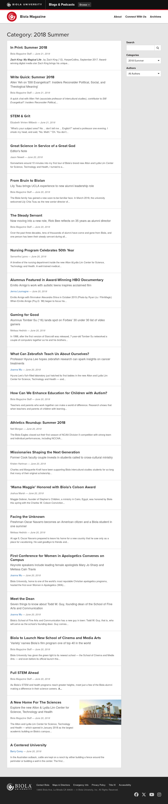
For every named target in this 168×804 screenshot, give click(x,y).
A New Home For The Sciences (35, 702)
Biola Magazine (33, 16)
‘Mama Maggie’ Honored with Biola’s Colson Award (53, 487)
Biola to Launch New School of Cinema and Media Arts (55, 638)
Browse (84, 4)
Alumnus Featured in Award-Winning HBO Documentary (56, 280)
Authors (131, 68)
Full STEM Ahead (24, 673)
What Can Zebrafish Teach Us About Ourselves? (49, 354)
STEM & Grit (20, 116)
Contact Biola (42, 784)
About (118, 16)
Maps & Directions (61, 784)
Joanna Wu (16, 369)
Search (130, 42)
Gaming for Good (24, 315)
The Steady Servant (26, 215)
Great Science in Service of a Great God (42, 146)
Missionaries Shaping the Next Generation (45, 452)
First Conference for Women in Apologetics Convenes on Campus (57, 558)
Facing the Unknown (27, 517)
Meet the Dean (22, 599)
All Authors (134, 73)
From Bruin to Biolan (27, 180)
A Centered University (28, 745)
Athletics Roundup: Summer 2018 (37, 423)
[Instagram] (159, 794)
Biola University (27, 4)
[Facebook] (136, 794)
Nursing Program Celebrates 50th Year (42, 250)
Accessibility (125, 784)
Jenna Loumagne (19, 291)
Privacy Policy (98, 784)
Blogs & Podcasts (62, 5)
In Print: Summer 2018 (28, 47)
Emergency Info (80, 784)
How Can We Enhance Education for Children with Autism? (58, 393)
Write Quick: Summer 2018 (32, 77)
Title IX (112, 784)
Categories (132, 55)
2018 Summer (136, 60)
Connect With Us (135, 16)
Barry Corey (16, 751)
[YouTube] (151, 794)
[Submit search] (157, 48)
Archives (155, 16)
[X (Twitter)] (144, 794)
